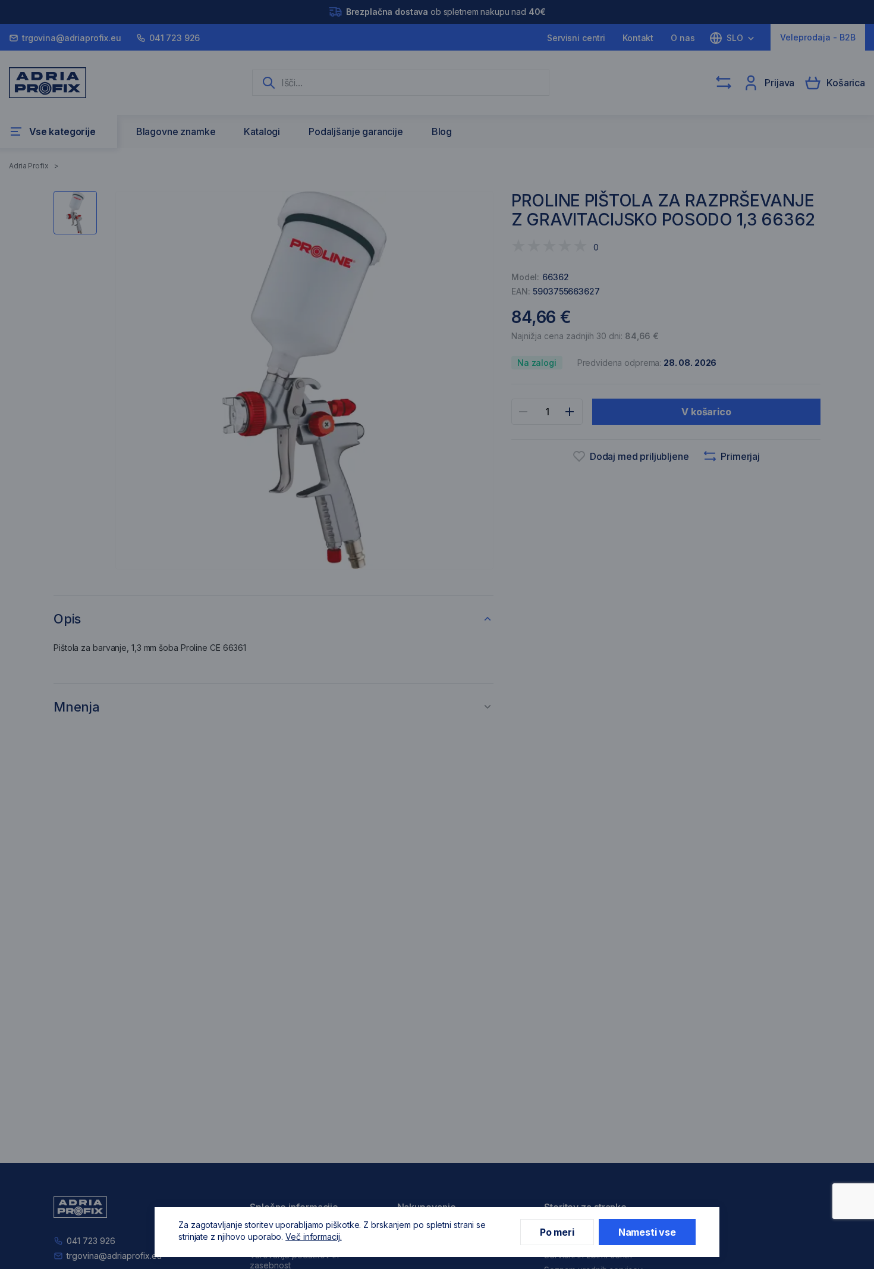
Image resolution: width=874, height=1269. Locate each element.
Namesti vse (647, 1232)
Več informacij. (313, 1237)
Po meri (557, 1232)
